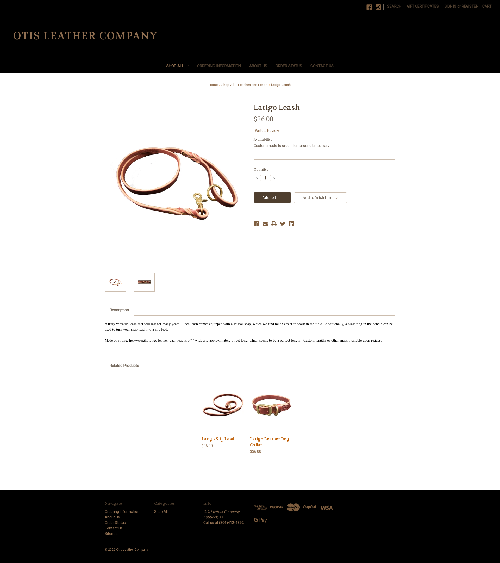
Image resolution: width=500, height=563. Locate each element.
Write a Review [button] (267, 130)
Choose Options (271, 405)
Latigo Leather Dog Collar (270, 442)
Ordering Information (219, 66)
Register (470, 6)
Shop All (175, 66)
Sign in (450, 6)
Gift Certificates (423, 6)
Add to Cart (223, 405)
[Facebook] (369, 7)
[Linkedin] (291, 223)
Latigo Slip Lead (218, 439)
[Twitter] (282, 223)
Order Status (289, 66)
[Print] (274, 223)
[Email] (265, 223)
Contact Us (322, 66)
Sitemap (112, 533)
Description (119, 309)
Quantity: (261, 169)
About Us (258, 66)
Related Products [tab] (124, 365)
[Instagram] (378, 7)
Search (394, 6)
